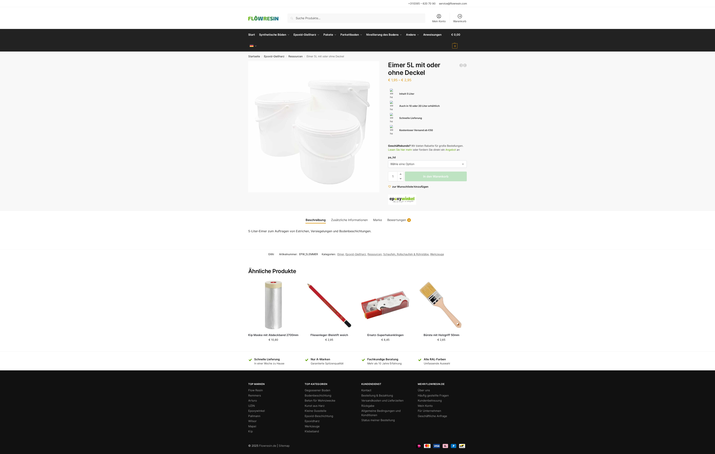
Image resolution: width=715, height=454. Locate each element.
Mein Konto (439, 21)
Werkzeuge (437, 254)
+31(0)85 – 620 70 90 (422, 3)
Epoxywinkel (256, 411)
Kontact (366, 390)
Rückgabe (367, 406)
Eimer (340, 254)
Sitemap (284, 445)
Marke (377, 220)
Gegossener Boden (317, 390)
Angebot (450, 149)
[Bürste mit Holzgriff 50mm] (441, 305)
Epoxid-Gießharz (274, 56)
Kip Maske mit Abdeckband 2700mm (273, 335)
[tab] (315, 219)
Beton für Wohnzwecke (320, 400)
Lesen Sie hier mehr (400, 149)
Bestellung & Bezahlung (377, 395)
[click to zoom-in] (313, 126)
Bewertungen (398, 220)
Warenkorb (459, 21)
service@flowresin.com (453, 3)
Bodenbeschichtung (318, 395)
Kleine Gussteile (315, 411)
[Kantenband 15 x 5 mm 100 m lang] (461, 65)
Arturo (252, 400)
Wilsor (252, 421)
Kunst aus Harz (315, 406)
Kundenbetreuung (430, 400)
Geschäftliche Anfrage (432, 416)
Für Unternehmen (429, 411)
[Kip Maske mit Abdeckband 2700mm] (273, 305)
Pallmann (254, 416)
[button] (400, 174)
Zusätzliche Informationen (349, 220)
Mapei (252, 426)
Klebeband (312, 431)
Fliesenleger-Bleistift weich (329, 335)
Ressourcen (295, 56)
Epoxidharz (312, 421)
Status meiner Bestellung (378, 420)
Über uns (424, 390)
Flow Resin (255, 390)
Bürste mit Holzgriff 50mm (441, 335)
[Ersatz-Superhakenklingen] (385, 305)
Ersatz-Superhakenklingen (385, 335)
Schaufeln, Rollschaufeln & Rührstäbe (406, 254)
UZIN (251, 406)
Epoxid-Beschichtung (319, 416)
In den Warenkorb (435, 176)
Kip (250, 431)
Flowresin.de (267, 445)
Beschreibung (316, 220)
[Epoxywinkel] (402, 200)
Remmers (254, 395)
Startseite (254, 56)
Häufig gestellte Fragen (433, 395)
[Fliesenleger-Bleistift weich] (329, 305)
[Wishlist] (293, 285)
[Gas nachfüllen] (465, 65)
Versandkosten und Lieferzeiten (382, 400)
